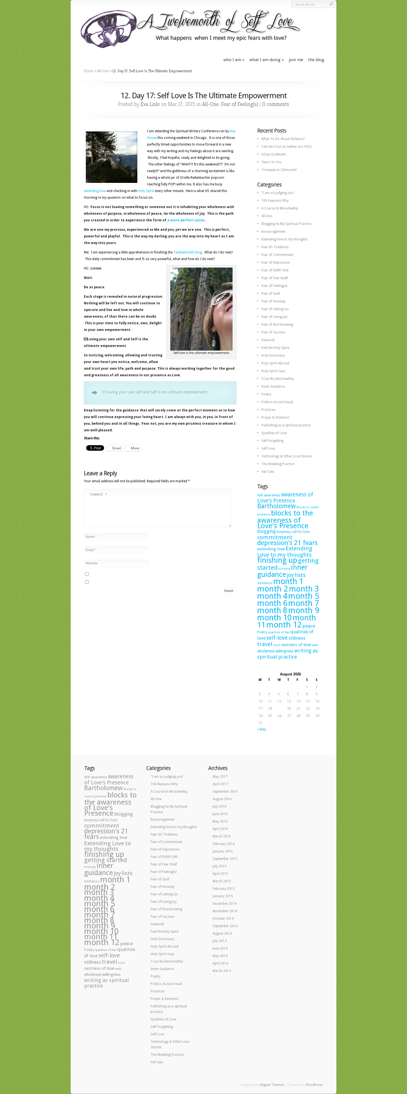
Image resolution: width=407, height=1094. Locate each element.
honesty (284, 569)
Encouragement (273, 232)
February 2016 (224, 844)
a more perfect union (186, 220)
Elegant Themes (272, 1085)
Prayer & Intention (275, 417)
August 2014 (222, 933)
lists (300, 575)
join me (296, 59)
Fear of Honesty (273, 301)
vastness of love (296, 644)
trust (276, 645)
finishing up (277, 560)
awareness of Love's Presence (285, 497)
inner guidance (282, 571)
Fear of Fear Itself (274, 278)
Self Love (268, 448)
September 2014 (225, 926)
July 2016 (219, 806)
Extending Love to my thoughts (284, 551)
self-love (277, 638)
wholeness (266, 651)
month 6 (272, 603)
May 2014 (220, 956)
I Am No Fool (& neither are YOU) (286, 147)
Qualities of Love (274, 433)
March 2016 (222, 836)
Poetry (266, 394)
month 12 (284, 624)
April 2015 (220, 874)
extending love (95, 191)
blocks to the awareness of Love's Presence (285, 519)
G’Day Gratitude (273, 154)
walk (315, 645)
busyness (284, 532)
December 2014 (224, 904)
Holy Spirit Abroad (275, 363)
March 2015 (222, 881)
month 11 (101, 936)
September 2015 (225, 859)
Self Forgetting (272, 441)
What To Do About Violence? (283, 139)
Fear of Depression (275, 263)
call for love (301, 532)
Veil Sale (267, 472)
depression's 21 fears (287, 543)
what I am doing (264, 59)
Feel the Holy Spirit (275, 348)
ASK (260, 495)
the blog (316, 59)
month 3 (304, 588)
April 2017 (220, 784)
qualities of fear (279, 632)
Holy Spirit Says (273, 371)
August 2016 (222, 799)
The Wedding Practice (277, 464)
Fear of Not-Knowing (277, 324)
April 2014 (220, 963)
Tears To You (271, 162)
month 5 (303, 596)
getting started (105, 860)
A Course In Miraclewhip (279, 208)
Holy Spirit (146, 191)
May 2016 (220, 821)
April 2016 (220, 829)
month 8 (272, 610)
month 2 (272, 588)
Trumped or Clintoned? (279, 170)
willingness (284, 651)
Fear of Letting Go (275, 309)
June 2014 (220, 948)
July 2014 (219, 941)
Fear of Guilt (270, 293)
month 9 (303, 610)
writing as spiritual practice (287, 654)
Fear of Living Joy (274, 317)
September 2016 (225, 792)
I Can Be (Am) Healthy (277, 379)
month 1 (288, 581)
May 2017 (220, 777)
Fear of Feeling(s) (239, 104)
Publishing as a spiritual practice (286, 425)
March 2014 (222, 971)
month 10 (274, 617)
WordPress (314, 1085)
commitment (274, 537)
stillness (296, 638)
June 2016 (220, 814)
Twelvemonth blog (187, 252)
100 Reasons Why (274, 201)
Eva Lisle (150, 104)
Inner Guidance (273, 386)
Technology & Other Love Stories (286, 456)
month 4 (272, 596)
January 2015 (223, 896)
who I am (232, 59)
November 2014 (225, 911)
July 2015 (219, 866)
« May (261, 729)
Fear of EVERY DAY (275, 270)
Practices (268, 410)
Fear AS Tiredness (274, 247)
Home (89, 70)
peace (309, 626)
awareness (272, 495)
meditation (264, 583)
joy (290, 575)
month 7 (303, 603)
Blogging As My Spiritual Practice (286, 224)
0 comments (275, 104)
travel (264, 644)
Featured (268, 340)
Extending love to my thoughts (284, 239)
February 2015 (224, 889)
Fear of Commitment (277, 255)
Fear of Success (273, 332)
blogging (266, 531)
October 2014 (223, 919)
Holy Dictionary (273, 355)
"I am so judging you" (278, 193)
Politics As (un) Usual (277, 402)
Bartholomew (276, 506)
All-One (103, 70)
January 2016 (223, 851)
